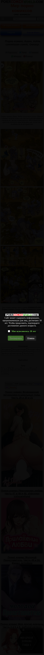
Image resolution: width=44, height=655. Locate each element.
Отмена (30, 338)
